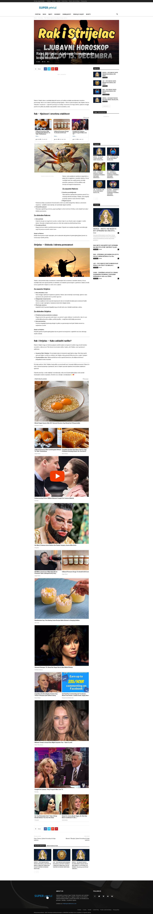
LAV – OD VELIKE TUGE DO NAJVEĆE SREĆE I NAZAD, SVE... (98, 191)
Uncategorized (106, 94)
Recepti (88, 14)
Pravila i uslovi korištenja (74, 1)
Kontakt (58, 1)
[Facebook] (94, 896)
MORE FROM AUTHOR (52, 845)
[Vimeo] (103, 896)
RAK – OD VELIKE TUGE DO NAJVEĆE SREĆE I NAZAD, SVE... (112, 158)
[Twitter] (99, 896)
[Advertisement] (61, 86)
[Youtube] (112, 896)
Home (35, 18)
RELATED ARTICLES (40, 845)
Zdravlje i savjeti (78, 14)
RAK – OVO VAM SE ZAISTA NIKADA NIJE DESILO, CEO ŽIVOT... (109, 91)
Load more (105, 106)
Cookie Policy (64, 1)
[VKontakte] (107, 896)
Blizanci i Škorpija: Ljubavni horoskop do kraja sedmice (77, 839)
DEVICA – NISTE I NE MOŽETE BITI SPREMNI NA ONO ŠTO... (104, 230)
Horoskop (40, 18)
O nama (53, 1)
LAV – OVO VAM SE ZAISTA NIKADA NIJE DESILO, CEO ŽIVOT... (109, 82)
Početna (49, 1)
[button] (117, 14)
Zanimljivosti (66, 14)
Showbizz (57, 14)
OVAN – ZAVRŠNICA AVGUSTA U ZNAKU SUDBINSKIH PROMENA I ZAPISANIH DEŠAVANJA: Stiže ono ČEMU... (105, 274)
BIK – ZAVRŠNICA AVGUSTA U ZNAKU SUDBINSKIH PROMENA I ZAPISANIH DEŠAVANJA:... (113, 174)
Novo (44, 14)
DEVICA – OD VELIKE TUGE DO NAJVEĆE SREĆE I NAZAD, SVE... (98, 158)
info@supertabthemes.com (69, 903)
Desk (39, 61)
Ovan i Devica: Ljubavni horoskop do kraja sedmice (44, 839)
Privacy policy (84, 1)
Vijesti (50, 14)
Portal (94, 232)
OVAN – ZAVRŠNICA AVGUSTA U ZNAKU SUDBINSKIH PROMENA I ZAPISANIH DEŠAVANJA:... (99, 174)
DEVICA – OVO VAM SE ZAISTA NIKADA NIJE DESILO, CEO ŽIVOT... (110, 74)
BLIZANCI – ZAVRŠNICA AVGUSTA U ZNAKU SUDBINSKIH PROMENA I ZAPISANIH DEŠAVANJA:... (113, 192)
